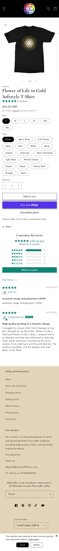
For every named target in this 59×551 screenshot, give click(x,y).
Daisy (47, 146)
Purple (8, 166)
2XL (45, 120)
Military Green (31, 159)
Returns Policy (12, 405)
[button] (3, 8)
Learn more (34, 539)
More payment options (29, 212)
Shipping (15, 111)
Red (20, 146)
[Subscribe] (50, 494)
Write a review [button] (29, 269)
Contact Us (10, 419)
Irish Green (43, 139)
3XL (7, 127)
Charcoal (24, 152)
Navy (8, 146)
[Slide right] (36, 81)
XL (34, 120)
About (8, 379)
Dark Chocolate (45, 152)
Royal (23, 166)
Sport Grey (24, 139)
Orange (9, 173)
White (33, 146)
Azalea (8, 152)
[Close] (56, 535)
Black (8, 139)
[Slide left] (23, 81)
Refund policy (12, 399)
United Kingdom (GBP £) (28, 525)
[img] (9, 287)
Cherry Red (39, 166)
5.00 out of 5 (37, 240)
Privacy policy (12, 412)
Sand (23, 173)
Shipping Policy (13, 392)
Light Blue (10, 159)
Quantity (6, 179)
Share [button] (8, 226)
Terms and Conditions (15, 385)
